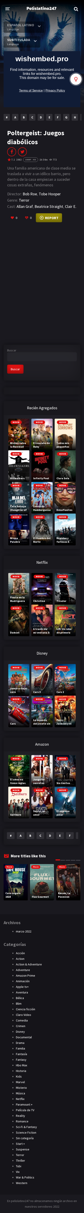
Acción (20, 953)
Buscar (11, 350)
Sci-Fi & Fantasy (26, 1127)
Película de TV (25, 1110)
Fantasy (21, 1060)
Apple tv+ (22, 987)
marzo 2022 (23, 931)
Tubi (18, 1166)
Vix (17, 1172)
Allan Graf (25, 206)
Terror (24, 200)
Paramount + (24, 1104)
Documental (24, 1037)
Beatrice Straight (48, 206)
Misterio (21, 1088)
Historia (21, 1071)
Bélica (20, 998)
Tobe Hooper (50, 193)
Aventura (22, 992)
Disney (20, 1032)
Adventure (23, 970)
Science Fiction (26, 1132)
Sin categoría (25, 1138)
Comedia (22, 1020)
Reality (20, 1116)
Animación (23, 981)
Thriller (20, 1161)
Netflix (20, 1099)
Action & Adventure (29, 964)
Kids (19, 1076)
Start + (20, 1144)
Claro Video (23, 1015)
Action (20, 959)
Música (20, 1093)
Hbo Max (21, 1065)
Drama (20, 1043)
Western (21, 1183)
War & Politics (25, 1177)
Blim (19, 1004)
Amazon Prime (25, 975)
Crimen (20, 1026)
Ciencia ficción (25, 1009)
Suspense (22, 1149)
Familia (20, 1048)
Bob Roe (30, 193)
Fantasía (21, 1054)
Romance (22, 1121)
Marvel (20, 1082)
